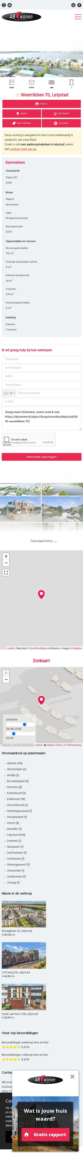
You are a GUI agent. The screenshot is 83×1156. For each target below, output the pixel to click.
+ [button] (6, 556)
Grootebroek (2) (17, 805)
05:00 (10, 738)
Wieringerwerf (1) (18, 864)
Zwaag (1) (13, 882)
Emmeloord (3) (16, 793)
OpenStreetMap (37, 648)
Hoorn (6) (13, 823)
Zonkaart (63, 113)
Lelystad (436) (16, 835)
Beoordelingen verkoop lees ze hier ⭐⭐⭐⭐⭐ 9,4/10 (25, 1057)
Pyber (59, 745)
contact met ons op (23, 149)
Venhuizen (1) (15, 859)
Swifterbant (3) (17, 853)
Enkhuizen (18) (16, 799)
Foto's (44, 104)
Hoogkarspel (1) (17, 817)
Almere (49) (15, 763)
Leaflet (10, 648)
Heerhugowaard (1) (19, 811)
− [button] (6, 563)
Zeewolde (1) (15, 870)
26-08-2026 (13, 729)
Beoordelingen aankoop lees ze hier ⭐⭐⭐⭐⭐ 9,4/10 (25, 1045)
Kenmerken (24, 123)
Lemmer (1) (14, 841)
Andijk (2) (13, 775)
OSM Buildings (74, 745)
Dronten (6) (14, 787)
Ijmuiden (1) (14, 829)
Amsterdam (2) (16, 769)
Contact (63, 123)
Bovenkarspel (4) (18, 781)
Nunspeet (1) (15, 847)
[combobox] (9, 393)
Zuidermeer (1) (16, 876)
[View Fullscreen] (6, 572)
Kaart (24, 113)
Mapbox (77, 648)
